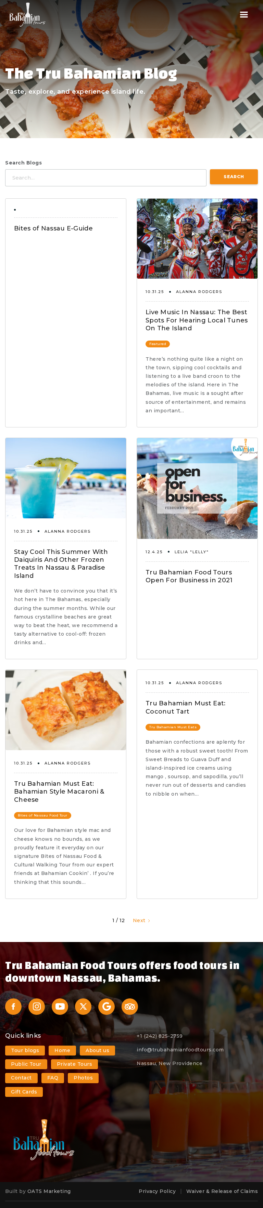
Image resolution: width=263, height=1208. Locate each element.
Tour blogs (25, 1050)
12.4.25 (154, 551)
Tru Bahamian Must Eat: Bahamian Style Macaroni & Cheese (59, 792)
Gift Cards (24, 1092)
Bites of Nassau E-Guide (53, 228)
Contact (21, 1078)
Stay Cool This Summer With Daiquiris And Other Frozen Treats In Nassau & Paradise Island (61, 564)
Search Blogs (23, 163)
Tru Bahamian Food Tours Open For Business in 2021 (189, 576)
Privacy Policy (157, 1191)
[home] (27, 14)
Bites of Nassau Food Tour (42, 815)
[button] (243, 14)
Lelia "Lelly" (192, 551)
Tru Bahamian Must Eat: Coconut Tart (186, 707)
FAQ (53, 1078)
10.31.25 (155, 291)
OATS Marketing (49, 1191)
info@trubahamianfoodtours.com (180, 1050)
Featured (157, 344)
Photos (83, 1078)
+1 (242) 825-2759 (160, 1036)
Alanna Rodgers (199, 291)
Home (62, 1050)
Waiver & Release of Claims (222, 1191)
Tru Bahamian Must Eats (173, 727)
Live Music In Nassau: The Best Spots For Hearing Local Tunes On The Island (197, 320)
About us (97, 1050)
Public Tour (26, 1064)
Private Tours (74, 1064)
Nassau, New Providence (169, 1063)
